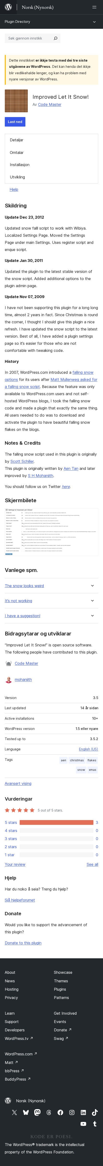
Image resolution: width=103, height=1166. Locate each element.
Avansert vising (18, 783)
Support (12, 1021)
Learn (10, 1013)
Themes (61, 981)
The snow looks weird (24, 586)
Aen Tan (71, 468)
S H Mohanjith (40, 475)
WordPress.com (21, 1054)
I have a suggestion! (22, 616)
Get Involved (65, 1013)
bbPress (14, 1070)
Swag (61, 1038)
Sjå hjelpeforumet (20, 900)
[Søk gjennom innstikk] (55, 38)
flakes (92, 760)
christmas (77, 760)
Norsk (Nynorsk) (31, 1100)
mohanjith (23, 679)
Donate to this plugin (23, 942)
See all (92, 864)
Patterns (61, 997)
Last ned (15, 122)
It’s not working (18, 601)
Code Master (49, 104)
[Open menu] (95, 7)
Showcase (63, 972)
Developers (15, 1030)
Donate (63, 1030)
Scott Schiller (22, 461)
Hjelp (14, 189)
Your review (15, 864)
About (10, 972)
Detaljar (16, 140)
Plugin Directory (17, 22)
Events (60, 1021)
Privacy (11, 997)
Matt (11, 1062)
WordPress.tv (19, 1038)
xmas (92, 770)
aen (63, 760)
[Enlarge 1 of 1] (91, 514)
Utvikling (17, 177)
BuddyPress (18, 1079)
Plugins (60, 989)
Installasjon (19, 164)
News (10, 981)
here (66, 486)
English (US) (88, 749)
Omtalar (16, 152)
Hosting (11, 989)
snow (81, 770)
